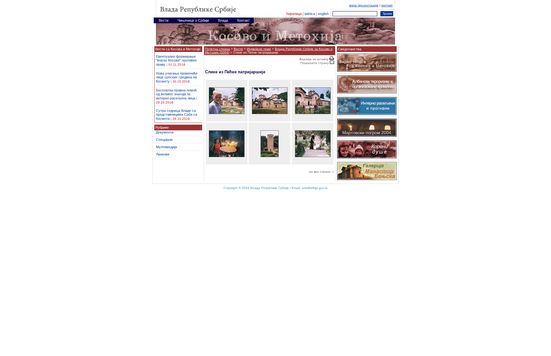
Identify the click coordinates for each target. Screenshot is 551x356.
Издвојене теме (259, 49)
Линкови (162, 154)
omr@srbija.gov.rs (314, 188)
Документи (164, 132)
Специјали (164, 140)
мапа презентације (363, 5)
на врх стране (320, 171)
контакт (387, 5)
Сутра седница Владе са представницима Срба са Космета (176, 114)
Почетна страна (217, 49)
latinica (310, 14)
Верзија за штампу (314, 59)
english (323, 14)
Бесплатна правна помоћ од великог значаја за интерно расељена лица (176, 94)
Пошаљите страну (315, 63)
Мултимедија (166, 147)
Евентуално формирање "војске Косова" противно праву (176, 60)
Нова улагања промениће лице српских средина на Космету (177, 77)
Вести (238, 49)
